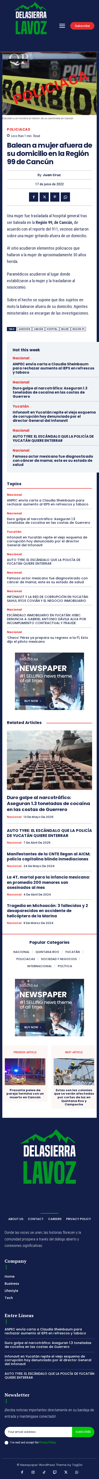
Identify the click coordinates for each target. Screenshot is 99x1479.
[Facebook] (33, 197)
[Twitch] (55, 1472)
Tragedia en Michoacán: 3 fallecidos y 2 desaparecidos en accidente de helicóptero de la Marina (47, 910)
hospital (52, 329)
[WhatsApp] (65, 197)
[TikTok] (44, 1472)
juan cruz (52, 175)
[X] (44, 197)
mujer (65, 329)
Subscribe (83, 1432)
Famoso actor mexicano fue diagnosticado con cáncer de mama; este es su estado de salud (53, 460)
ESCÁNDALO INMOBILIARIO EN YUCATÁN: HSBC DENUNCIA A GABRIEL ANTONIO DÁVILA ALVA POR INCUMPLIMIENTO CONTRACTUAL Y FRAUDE (46, 619)
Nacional (21, 358)
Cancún (38, 329)
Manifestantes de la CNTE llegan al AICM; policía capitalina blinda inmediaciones (48, 856)
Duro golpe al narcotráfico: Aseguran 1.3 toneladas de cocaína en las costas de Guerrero (50, 392)
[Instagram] (33, 1472)
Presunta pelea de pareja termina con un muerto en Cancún (25, 1093)
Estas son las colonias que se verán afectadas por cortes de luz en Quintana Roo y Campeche (74, 1097)
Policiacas (18, 129)
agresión (24, 329)
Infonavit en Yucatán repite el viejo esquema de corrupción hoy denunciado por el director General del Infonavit (54, 416)
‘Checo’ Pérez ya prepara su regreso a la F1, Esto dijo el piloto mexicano (47, 639)
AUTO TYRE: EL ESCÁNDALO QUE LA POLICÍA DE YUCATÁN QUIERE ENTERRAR (53, 438)
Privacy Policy (47, 1442)
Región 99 (78, 329)
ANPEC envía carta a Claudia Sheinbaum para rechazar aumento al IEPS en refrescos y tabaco (53, 368)
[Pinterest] (54, 197)
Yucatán (21, 406)
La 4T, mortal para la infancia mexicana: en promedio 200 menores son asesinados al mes (48, 882)
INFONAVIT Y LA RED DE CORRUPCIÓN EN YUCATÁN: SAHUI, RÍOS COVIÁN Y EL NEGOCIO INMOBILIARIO (47, 598)
